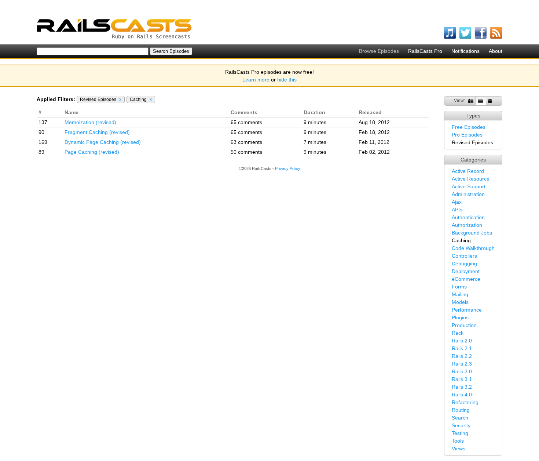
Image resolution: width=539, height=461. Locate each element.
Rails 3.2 (462, 387)
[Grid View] (490, 100)
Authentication (468, 217)
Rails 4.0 (462, 395)
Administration (468, 194)
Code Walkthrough (473, 248)
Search (460, 418)
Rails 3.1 (462, 379)
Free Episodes (468, 127)
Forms (459, 287)
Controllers (464, 256)
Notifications (465, 51)
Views (458, 448)
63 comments (246, 142)
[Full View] (470, 100)
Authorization (467, 225)
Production (464, 325)
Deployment (466, 271)
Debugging (464, 263)
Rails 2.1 (462, 348)
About (495, 51)
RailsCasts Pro (425, 51)
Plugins (460, 317)
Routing (461, 410)
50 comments (246, 152)
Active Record (468, 171)
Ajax (457, 202)
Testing (460, 433)
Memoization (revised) (90, 122)
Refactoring (465, 402)
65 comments (246, 122)
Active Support (468, 186)
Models (460, 302)
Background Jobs (472, 233)
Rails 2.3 (462, 364)
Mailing (460, 294)
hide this (287, 80)
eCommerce (466, 279)
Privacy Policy (287, 168)
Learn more (256, 80)
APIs (457, 210)
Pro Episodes (467, 135)
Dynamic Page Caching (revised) (103, 142)
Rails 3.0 (462, 371)
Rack (457, 333)
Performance (467, 310)
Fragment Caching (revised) (97, 132)
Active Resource (470, 179)
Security (461, 425)
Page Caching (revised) (92, 152)
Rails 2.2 (462, 356)
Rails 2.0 (462, 341)
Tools (458, 441)
